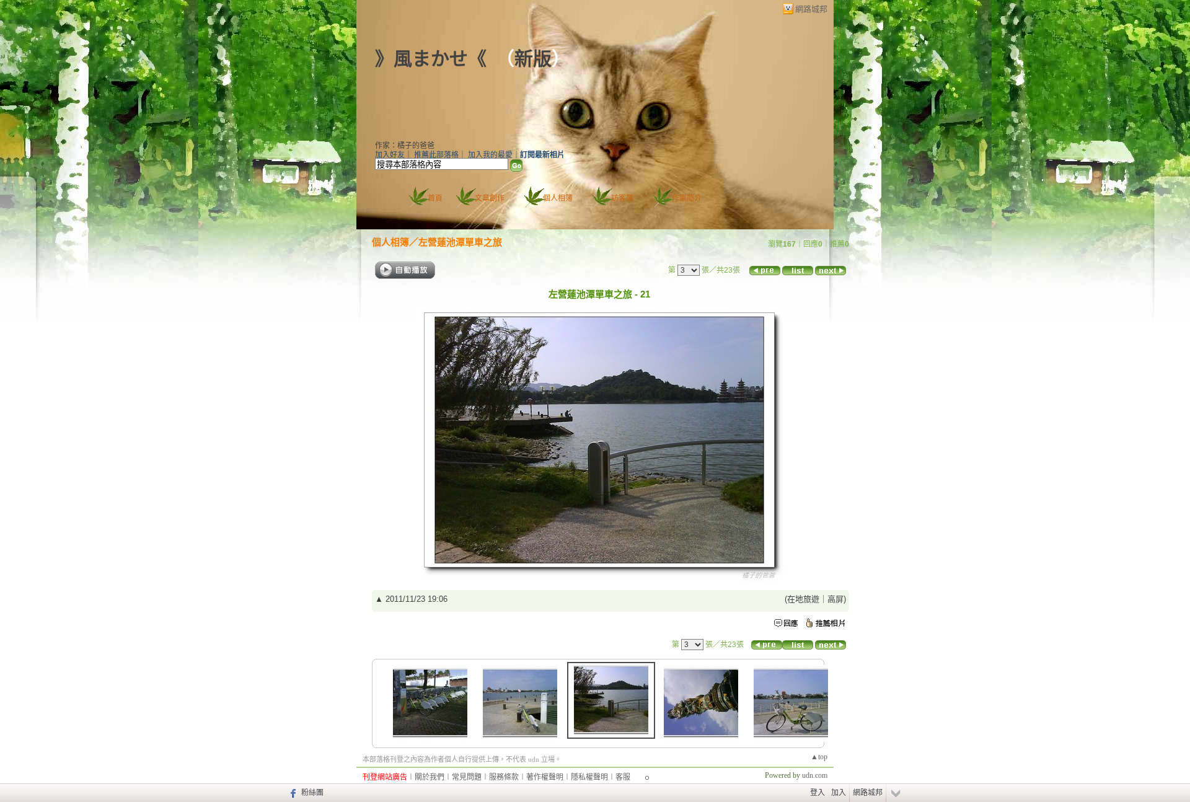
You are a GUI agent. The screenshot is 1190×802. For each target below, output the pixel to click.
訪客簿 (622, 198)
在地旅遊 (803, 599)
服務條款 (504, 777)
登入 (817, 792)
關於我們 (429, 777)
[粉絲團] (291, 792)
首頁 (435, 198)
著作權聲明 (544, 777)
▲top (819, 756)
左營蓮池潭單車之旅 (460, 242)
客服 (622, 777)
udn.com (814, 775)
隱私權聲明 (589, 777)
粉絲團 (312, 792)
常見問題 (467, 777)
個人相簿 (558, 198)
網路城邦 (811, 9)
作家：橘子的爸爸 (404, 145)
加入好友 (390, 155)
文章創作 (490, 198)
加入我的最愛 (490, 155)
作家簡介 (687, 198)
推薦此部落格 (436, 155)
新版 (533, 58)
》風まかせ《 (431, 58)
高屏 (835, 599)
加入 (838, 792)
